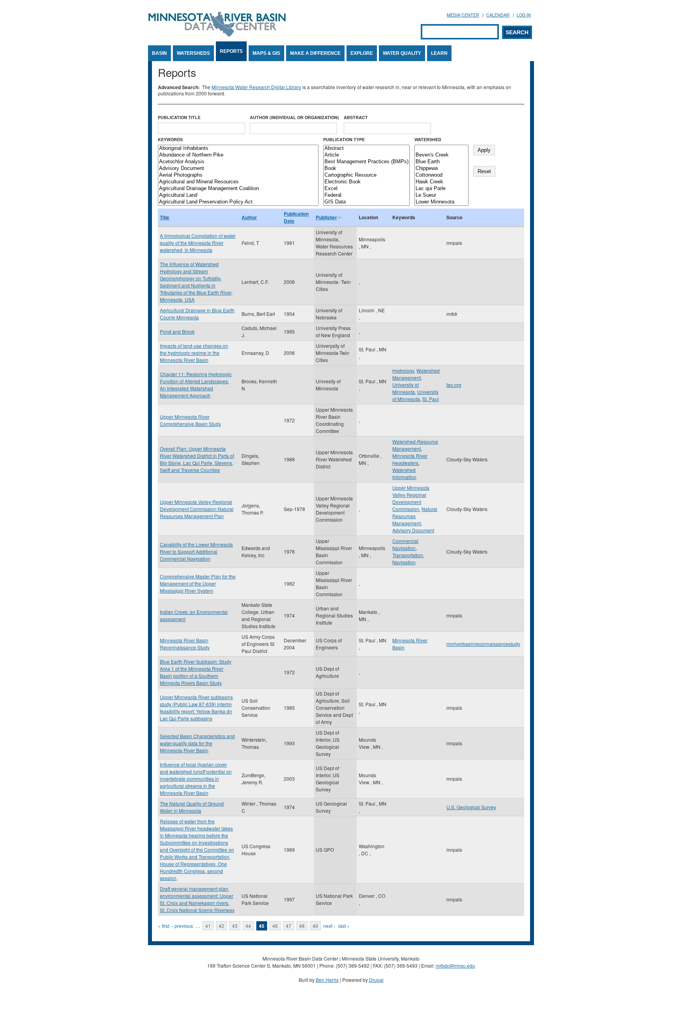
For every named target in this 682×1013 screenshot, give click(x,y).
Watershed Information (404, 473)
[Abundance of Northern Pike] (238, 155)
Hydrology (403, 370)
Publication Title (179, 117)
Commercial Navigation (405, 544)
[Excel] (366, 188)
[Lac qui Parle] (441, 188)
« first (163, 925)
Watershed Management (416, 374)
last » (344, 925)
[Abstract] (366, 148)
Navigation (404, 562)
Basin (159, 53)
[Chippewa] (441, 168)
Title (164, 217)
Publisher (326, 217)
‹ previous (182, 925)
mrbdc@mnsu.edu (455, 965)
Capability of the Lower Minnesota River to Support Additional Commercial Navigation (196, 551)
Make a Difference (315, 53)
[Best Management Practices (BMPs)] (366, 162)
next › (329, 925)
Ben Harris (327, 979)
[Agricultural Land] (238, 195)
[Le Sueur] (441, 195)
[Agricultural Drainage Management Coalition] (238, 188)
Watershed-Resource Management (415, 445)
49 (315, 925)
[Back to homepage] (217, 35)
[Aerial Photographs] (238, 175)
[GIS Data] (366, 202)
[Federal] (366, 195)
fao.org (453, 384)
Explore (361, 53)
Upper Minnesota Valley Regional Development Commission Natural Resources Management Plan (197, 508)
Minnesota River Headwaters (409, 459)
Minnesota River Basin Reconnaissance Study (185, 644)
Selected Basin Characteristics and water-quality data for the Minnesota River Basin (197, 743)
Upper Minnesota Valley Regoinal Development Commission (410, 498)
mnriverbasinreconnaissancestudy (483, 643)
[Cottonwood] (441, 175)
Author (249, 217)
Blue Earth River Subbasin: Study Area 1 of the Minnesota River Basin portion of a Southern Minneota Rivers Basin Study (195, 672)
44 (248, 925)
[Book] (366, 168)
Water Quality (402, 53)
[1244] (441, 148)
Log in (524, 15)
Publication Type (344, 139)
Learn (439, 53)
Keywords (170, 139)
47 (288, 925)
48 (302, 925)
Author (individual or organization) (294, 117)
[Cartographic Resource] (366, 175)
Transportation (407, 555)
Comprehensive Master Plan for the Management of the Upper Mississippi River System (198, 583)
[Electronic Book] (366, 182)
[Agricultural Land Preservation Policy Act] (238, 202)
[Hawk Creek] (441, 182)
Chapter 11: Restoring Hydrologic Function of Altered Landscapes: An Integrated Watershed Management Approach (196, 385)
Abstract (356, 117)
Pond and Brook (177, 331)
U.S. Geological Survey (471, 807)
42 (221, 925)
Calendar (498, 15)
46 (275, 925)
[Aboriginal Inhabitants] (238, 148)
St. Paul (430, 398)
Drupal (376, 979)
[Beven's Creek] (441, 155)
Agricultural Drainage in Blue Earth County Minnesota (197, 314)
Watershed (427, 139)
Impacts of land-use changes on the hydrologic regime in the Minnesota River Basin (194, 352)
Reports (231, 51)
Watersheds (193, 53)
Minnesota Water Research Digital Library (256, 87)
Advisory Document (413, 530)
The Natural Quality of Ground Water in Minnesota (192, 807)
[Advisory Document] (238, 168)
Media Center (463, 15)
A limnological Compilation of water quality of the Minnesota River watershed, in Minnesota (198, 242)
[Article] (366, 155)
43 (235, 925)
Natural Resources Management (414, 516)
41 (208, 925)
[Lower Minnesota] (441, 202)
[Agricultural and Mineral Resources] (238, 182)
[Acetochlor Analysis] (238, 162)
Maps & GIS (266, 53)
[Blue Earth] (441, 162)
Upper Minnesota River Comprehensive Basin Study (190, 420)
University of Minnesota (405, 388)
